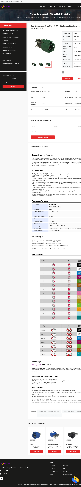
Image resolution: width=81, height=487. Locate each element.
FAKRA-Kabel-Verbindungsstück (11, 63)
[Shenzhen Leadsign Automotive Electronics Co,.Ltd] (5, 6)
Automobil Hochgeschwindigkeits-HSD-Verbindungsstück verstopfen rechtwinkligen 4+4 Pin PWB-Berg (72, 446)
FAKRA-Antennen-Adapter (9, 50)
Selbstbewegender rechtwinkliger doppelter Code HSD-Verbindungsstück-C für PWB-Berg (54, 446)
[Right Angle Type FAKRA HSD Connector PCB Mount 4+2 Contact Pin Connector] (45, 45)
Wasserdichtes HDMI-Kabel (9, 67)
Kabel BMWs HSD (7, 60)
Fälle (64, 468)
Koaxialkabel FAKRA (7, 47)
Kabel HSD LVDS (7, 57)
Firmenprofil (52, 465)
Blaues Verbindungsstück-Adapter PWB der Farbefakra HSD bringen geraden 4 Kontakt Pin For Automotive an (36, 446)
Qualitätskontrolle (54, 471)
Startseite (19, 17)
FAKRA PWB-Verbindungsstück (10, 33)
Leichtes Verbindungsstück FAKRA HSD (49, 411)
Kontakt (13, 87)
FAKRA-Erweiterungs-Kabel (9, 43)
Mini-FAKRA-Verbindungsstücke (11, 37)
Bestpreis (67, 78)
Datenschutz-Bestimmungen (68, 474)
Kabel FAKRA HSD (7, 53)
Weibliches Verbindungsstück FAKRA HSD (49, 415)
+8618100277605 (12, 82)
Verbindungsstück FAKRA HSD (31, 17)
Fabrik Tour (52, 468)
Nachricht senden (43, 137)
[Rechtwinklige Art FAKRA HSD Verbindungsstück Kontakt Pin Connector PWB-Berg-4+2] (36, 435)
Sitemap (65, 471)
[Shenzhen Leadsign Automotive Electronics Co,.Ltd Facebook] (63, 72)
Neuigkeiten (65, 465)
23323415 (14, 78)
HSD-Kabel (5, 40)
